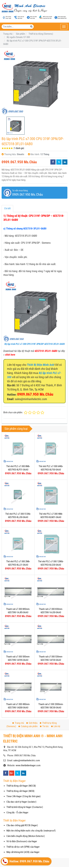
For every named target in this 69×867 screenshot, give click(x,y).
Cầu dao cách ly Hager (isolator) (21, 801)
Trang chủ (19, 723)
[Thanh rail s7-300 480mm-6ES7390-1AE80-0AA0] (18, 686)
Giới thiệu (33, 723)
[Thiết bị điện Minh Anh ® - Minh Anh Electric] (24, 8)
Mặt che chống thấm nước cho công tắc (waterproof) (31, 830)
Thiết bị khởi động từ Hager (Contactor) (24, 807)
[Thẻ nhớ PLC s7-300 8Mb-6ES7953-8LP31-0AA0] (18, 448)
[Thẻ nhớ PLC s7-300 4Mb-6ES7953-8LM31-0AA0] (50, 496)
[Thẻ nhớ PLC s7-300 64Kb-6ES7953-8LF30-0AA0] (50, 448)
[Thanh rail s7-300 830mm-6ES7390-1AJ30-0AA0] (50, 591)
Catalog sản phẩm (29, 726)
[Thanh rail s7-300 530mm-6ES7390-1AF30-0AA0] (50, 638)
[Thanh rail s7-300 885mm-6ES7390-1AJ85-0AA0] (18, 591)
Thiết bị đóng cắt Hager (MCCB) (21, 785)
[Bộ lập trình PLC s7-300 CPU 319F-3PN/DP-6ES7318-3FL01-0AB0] (34, 82)
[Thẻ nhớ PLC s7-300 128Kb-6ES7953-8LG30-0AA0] (50, 543)
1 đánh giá (19, 148)
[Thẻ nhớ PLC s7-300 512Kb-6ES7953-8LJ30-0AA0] (18, 496)
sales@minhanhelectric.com (26, 760)
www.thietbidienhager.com (28, 765)
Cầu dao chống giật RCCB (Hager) (22, 825)
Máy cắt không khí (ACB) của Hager (22, 852)
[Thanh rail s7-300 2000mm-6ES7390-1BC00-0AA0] (50, 686)
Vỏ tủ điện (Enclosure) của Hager (21, 841)
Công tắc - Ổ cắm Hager (17, 812)
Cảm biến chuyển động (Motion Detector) (25, 836)
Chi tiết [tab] (7, 208)
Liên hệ (57, 726)
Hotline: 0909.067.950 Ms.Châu (29, 861)
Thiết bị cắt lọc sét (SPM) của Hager (23, 846)
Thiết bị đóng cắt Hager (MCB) (20, 791)
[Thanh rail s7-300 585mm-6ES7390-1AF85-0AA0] (18, 638)
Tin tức (45, 726)
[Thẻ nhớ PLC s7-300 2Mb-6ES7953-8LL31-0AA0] (18, 543)
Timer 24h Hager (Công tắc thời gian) (23, 796)
